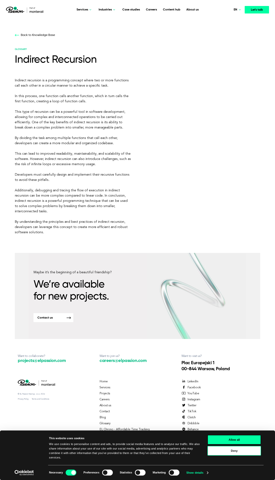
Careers (151, 9)
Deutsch (232, 37)
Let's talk (257, 9)
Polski (230, 20)
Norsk (230, 29)
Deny (234, 450)
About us (192, 9)
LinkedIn (192, 381)
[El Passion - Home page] (16, 9)
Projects (105, 393)
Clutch (191, 417)
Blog (103, 417)
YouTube (193, 393)
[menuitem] (229, 20)
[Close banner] (269, 436)
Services (105, 387)
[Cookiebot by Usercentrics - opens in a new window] (24, 473)
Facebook (194, 387)
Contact (105, 411)
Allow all (234, 439)
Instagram (193, 399)
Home (104, 381)
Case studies (131, 9)
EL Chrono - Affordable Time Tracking (125, 429)
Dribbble (193, 423)
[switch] (107, 473)
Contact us (45, 317)
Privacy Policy (23, 399)
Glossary (105, 423)
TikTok (191, 411)
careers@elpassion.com (123, 360)
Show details (194, 472)
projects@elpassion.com (42, 360)
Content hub (171, 9)
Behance (193, 429)
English (231, 46)
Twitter (191, 405)
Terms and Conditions (40, 399)
